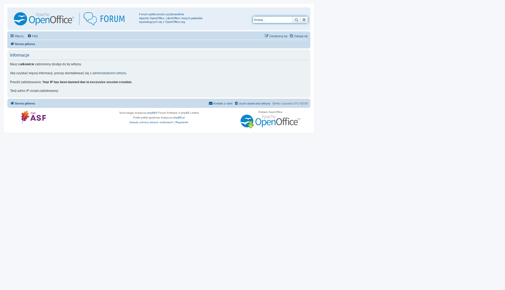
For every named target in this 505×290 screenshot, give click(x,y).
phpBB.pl (179, 117)
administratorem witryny (109, 73)
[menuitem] (32, 36)
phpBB (151, 112)
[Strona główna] (74, 19)
